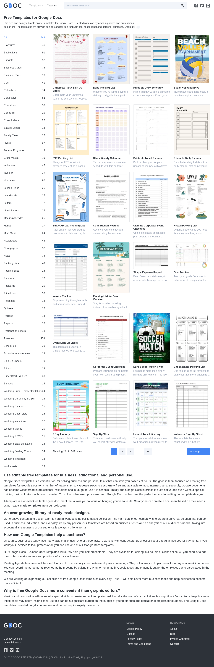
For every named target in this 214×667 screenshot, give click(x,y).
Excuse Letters (24, 127)
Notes (24, 255)
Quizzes (24, 308)
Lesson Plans (24, 188)
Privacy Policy (134, 639)
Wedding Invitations (24, 421)
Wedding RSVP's (24, 436)
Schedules (24, 346)
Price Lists (24, 293)
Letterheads (24, 195)
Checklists (24, 105)
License (130, 634)
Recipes (24, 316)
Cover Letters (24, 120)
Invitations (24, 165)
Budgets (24, 60)
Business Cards (24, 67)
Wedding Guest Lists (24, 413)
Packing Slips (24, 270)
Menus (24, 225)
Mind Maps (24, 233)
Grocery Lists (24, 158)
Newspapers (24, 248)
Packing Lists (24, 263)
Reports (24, 323)
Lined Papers (24, 210)
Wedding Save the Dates (24, 443)
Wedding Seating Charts (24, 451)
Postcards (24, 285)
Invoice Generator (180, 639)
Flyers (24, 143)
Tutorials (52, 5)
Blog (172, 634)
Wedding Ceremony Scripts (24, 398)
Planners (24, 278)
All (24, 37)
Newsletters (24, 240)
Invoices (24, 173)
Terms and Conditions (138, 644)
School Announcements (24, 353)
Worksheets (24, 466)
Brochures (24, 45)
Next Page (195, 451)
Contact (174, 644)
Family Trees (24, 135)
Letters (24, 203)
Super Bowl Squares (24, 376)
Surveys (24, 383)
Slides (24, 368)
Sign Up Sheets (24, 361)
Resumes (24, 338)
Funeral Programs (24, 150)
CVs (24, 82)
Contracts (24, 112)
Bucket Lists (24, 52)
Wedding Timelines (24, 458)
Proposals (24, 300)
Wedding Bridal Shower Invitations (24, 391)
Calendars (24, 90)
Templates (35, 5)
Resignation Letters (24, 331)
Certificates (24, 97)
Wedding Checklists (24, 406)
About (173, 629)
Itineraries (24, 180)
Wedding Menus (24, 428)
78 (148, 451)
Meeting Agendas (24, 218)
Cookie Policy (134, 629)
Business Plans (24, 75)
